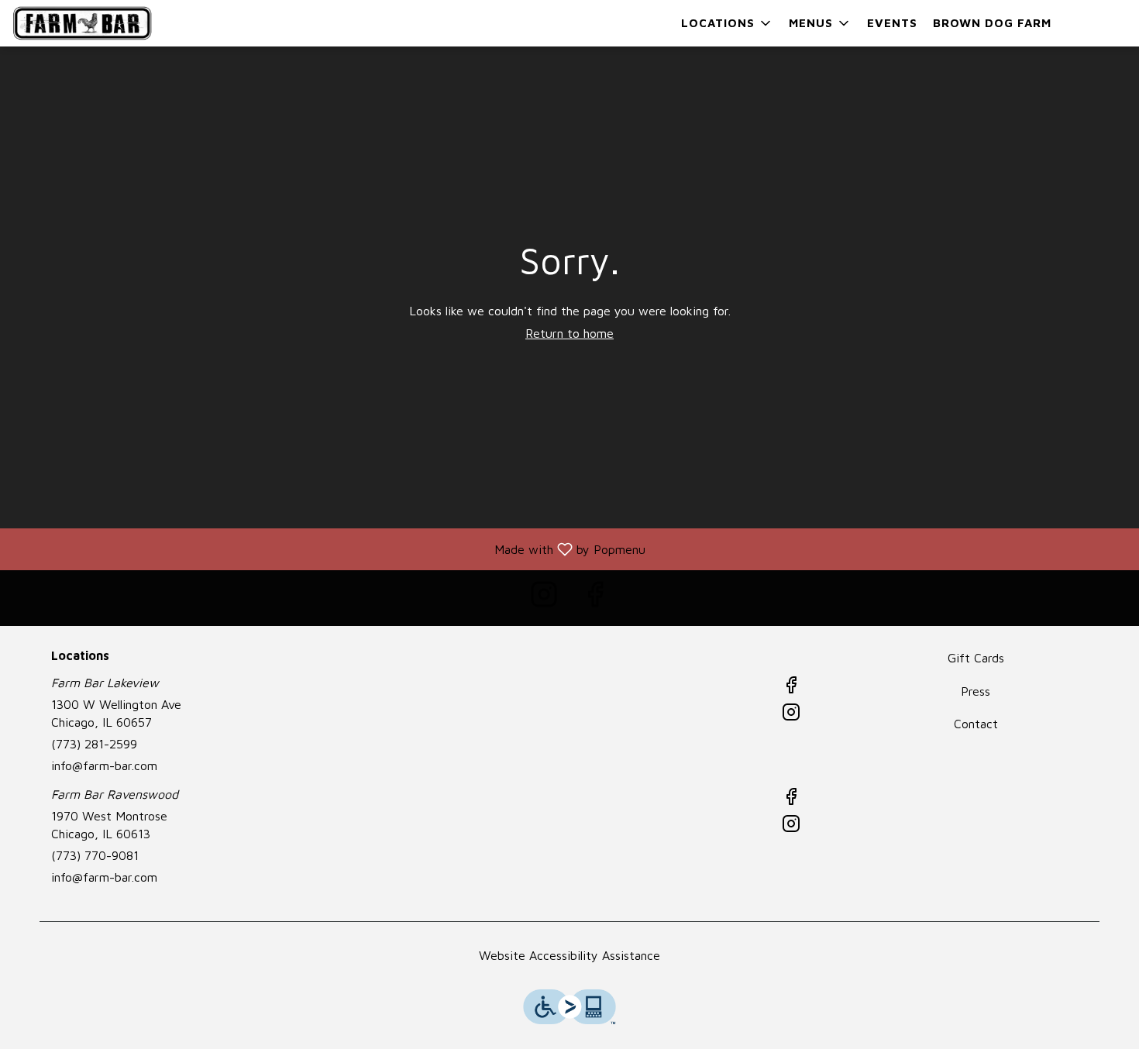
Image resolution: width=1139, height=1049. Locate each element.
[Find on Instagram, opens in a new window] (544, 597)
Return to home (569, 333)
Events (892, 22)
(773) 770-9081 (95, 855)
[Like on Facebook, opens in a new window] (595, 597)
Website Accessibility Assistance (569, 955)
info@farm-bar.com (104, 765)
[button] (727, 23)
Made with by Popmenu (328, 549)
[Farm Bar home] (82, 23)
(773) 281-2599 (94, 744)
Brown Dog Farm (992, 22)
